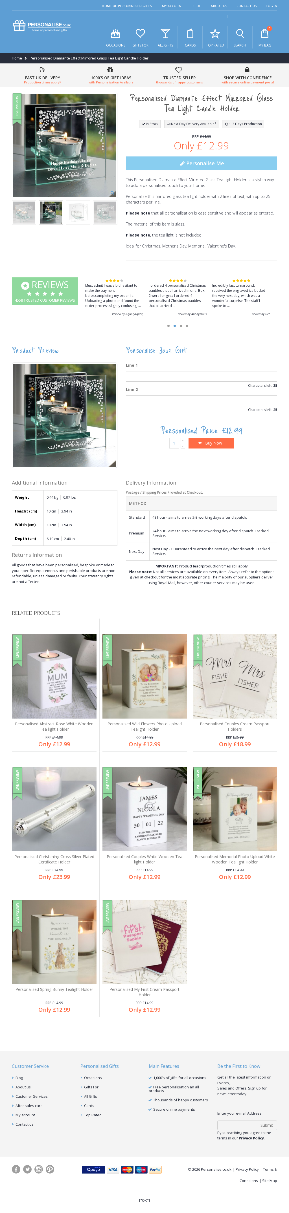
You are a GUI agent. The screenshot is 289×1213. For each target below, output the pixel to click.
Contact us (25, 1124)
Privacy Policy (247, 1169)
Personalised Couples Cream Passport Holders (235, 726)
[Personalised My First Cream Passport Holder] (144, 942)
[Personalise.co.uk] (42, 26)
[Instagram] (38, 1169)
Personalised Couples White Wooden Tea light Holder (144, 859)
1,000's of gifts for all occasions (179, 1077)
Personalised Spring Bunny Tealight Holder (54, 989)
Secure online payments (174, 1109)
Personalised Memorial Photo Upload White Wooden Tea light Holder (235, 859)
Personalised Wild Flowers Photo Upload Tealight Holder (145, 726)
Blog (197, 6)
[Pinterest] (50, 1169)
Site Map (269, 1180)
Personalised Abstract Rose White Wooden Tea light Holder (54, 726)
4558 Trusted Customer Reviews (45, 290)
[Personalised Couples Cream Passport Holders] (235, 676)
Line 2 (132, 389)
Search (240, 45)
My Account (172, 6)
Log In (271, 6)
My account (25, 1114)
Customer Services (32, 1096)
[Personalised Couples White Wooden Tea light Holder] (144, 809)
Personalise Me (204, 163)
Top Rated (215, 45)
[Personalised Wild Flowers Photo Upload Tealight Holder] (144, 676)
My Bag (265, 37)
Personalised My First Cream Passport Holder (144, 992)
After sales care (29, 1105)
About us (23, 1087)
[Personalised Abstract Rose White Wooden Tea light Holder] (54, 676)
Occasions (115, 45)
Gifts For (140, 45)
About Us (219, 6)
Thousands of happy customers (180, 1099)
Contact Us (247, 6)
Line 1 (132, 365)
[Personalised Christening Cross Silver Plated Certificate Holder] (54, 809)
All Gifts (165, 45)
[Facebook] (16, 1169)
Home (17, 58)
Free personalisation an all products (174, 1088)
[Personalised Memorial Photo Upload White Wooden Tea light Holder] (235, 809)
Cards (190, 45)
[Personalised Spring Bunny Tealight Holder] (54, 942)
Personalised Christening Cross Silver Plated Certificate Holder (54, 859)
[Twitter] (27, 1169)
